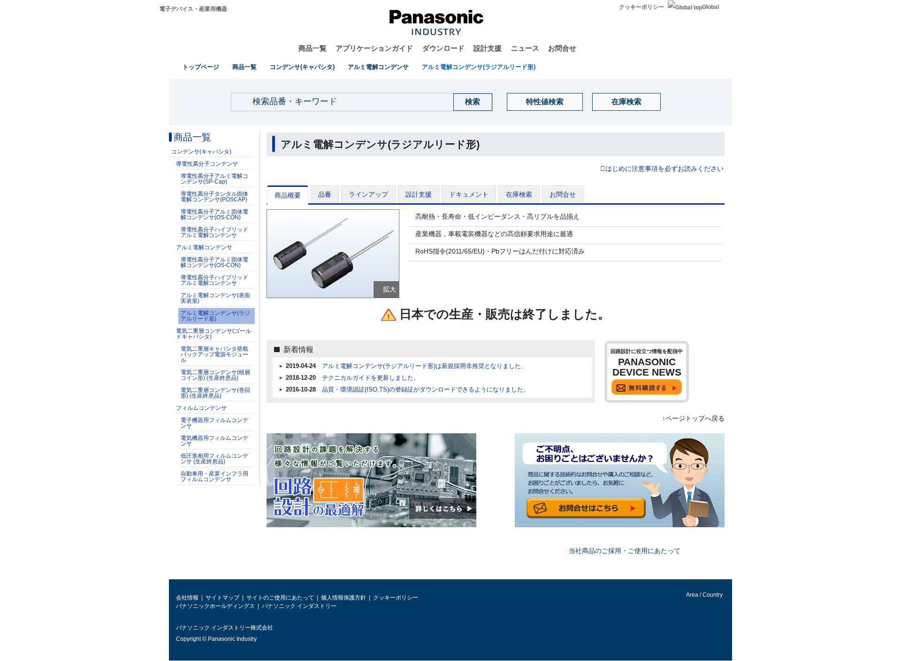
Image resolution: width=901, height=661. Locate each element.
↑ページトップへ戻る (693, 418)
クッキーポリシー (641, 7)
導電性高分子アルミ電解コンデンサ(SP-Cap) (214, 179)
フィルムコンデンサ (201, 408)
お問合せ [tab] (563, 194)
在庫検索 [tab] (519, 194)
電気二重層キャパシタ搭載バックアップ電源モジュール (214, 354)
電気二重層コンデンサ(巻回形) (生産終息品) (215, 393)
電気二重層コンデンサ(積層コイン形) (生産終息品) (215, 375)
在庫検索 (626, 102)
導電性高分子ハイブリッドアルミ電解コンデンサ (214, 232)
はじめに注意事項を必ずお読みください (664, 169)
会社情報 (187, 597)
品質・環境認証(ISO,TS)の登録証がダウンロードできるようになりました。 (425, 389)
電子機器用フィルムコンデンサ (214, 423)
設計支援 (487, 48)
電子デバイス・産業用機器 (193, 9)
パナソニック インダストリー (299, 606)
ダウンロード (443, 48)
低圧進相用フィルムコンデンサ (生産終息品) (214, 459)
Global (710, 7)
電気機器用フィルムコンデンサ (214, 441)
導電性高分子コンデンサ (207, 164)
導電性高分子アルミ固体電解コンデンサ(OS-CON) (214, 214)
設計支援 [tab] (418, 194)
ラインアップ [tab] (368, 194)
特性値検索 (545, 102)
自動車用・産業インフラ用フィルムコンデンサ (214, 476)
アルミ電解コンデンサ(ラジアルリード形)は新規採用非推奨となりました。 (424, 366)
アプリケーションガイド (374, 48)
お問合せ (562, 48)
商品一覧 (312, 48)
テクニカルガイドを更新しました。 (371, 378)
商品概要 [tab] (288, 195)
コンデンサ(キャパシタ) (302, 66)
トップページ (201, 66)
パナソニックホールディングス (215, 606)
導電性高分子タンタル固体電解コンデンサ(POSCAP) (214, 197)
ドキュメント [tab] (469, 194)
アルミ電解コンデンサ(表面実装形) (215, 298)
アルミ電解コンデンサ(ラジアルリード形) (478, 66)
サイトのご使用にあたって (280, 597)
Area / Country (704, 595)
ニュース (525, 48)
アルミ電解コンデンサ (378, 66)
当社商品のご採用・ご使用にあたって (624, 550)
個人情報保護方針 (343, 597)
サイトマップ (222, 597)
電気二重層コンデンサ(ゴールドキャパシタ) (213, 334)
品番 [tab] (324, 194)
